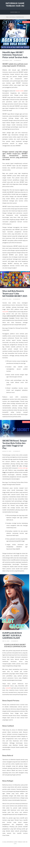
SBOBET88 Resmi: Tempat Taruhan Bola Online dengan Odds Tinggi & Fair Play (14, 444)
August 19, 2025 (6, 451)
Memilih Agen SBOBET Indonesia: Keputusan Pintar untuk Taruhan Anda (15, 55)
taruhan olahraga (23, 468)
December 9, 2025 (7, 60)
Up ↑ (15, 843)
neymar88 (5, 311)
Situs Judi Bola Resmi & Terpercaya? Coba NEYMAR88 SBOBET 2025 (14, 293)
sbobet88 (8, 688)
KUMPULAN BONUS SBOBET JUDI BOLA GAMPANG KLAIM (12, 635)
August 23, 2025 (6, 299)
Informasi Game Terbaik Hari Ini (15, 4)
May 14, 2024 (5, 641)
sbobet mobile (20, 90)
